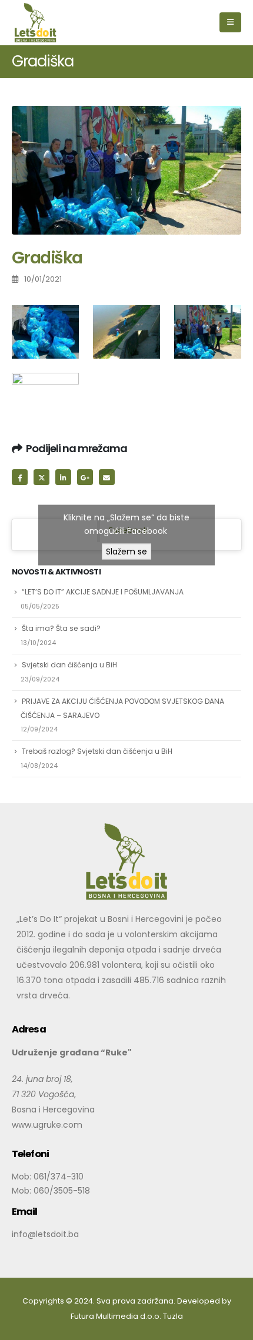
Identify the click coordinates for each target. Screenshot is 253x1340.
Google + (85, 477)
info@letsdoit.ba (45, 1233)
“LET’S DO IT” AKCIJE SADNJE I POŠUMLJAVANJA (103, 592)
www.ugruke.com (47, 1124)
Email (107, 477)
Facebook (20, 477)
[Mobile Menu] (230, 22)
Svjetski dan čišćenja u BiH (69, 665)
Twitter (41, 477)
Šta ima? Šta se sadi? (61, 628)
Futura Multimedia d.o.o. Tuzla (127, 1315)
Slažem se (126, 551)
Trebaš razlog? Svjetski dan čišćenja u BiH (97, 751)
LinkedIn (63, 477)
